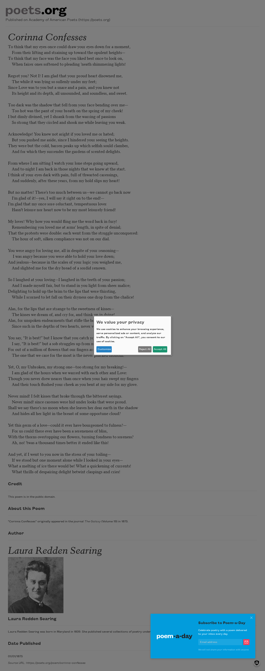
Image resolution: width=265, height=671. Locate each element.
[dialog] (132, 335)
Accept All (160, 349)
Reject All (144, 349)
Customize (104, 349)
